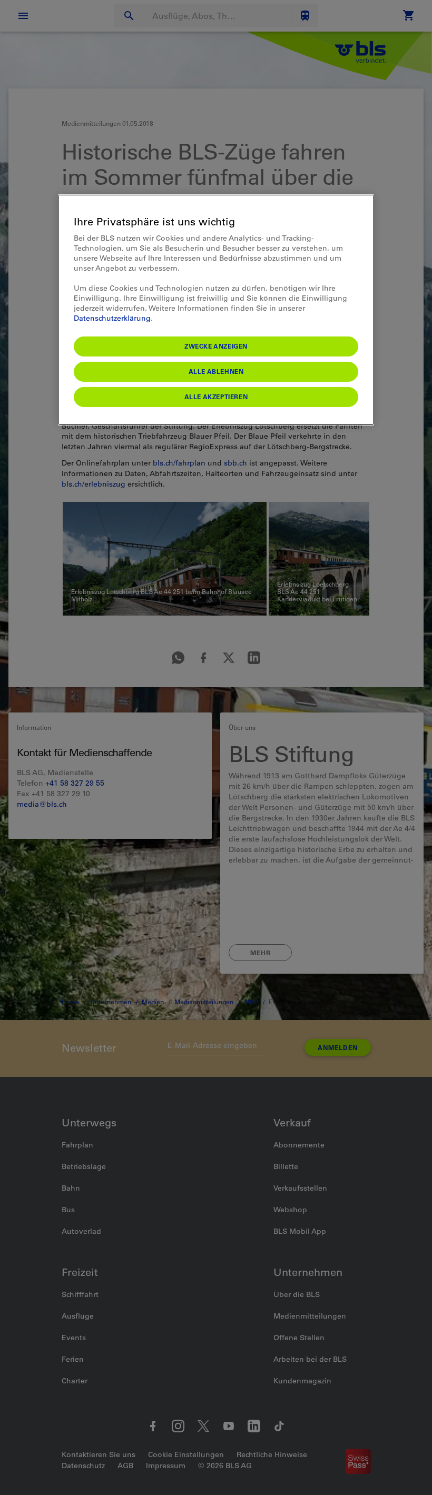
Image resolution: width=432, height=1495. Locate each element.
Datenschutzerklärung (112, 318)
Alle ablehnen (216, 371)
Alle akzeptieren (216, 396)
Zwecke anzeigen (216, 346)
